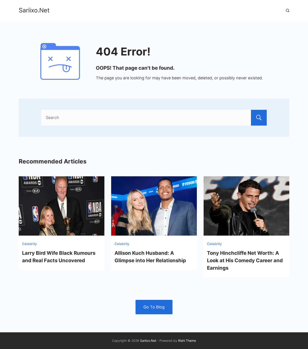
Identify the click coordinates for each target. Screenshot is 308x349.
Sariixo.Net (34, 10)
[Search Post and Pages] (287, 10)
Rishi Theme (187, 340)
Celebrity (29, 244)
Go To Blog (154, 307)
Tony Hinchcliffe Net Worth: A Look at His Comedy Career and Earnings (245, 260)
